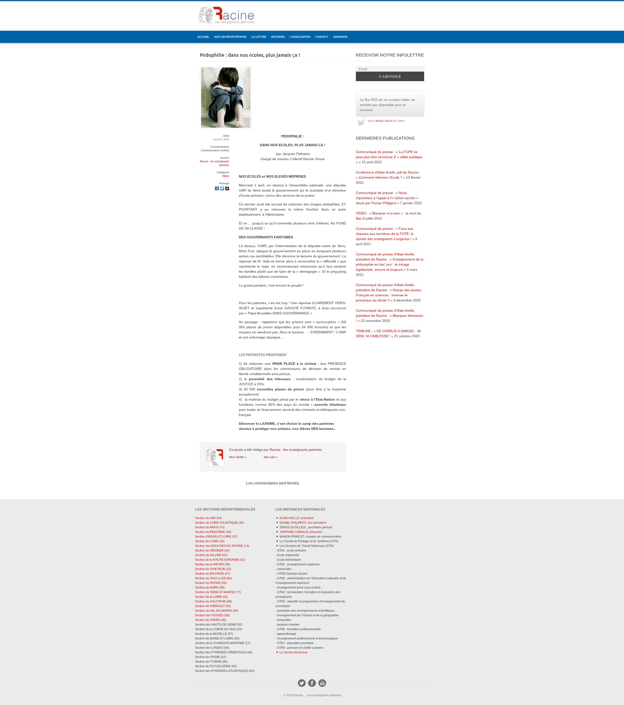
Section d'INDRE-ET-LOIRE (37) (216, 536)
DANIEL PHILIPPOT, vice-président (302, 522)
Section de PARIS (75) (209, 527)
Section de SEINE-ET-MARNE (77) (218, 592)
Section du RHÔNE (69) (211, 583)
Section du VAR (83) (208, 518)
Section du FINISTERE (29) (213, 532)
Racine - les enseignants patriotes (296, 450)
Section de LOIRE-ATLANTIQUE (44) (219, 522)
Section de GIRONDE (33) (212, 550)
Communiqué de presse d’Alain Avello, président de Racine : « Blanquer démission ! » (389, 316)
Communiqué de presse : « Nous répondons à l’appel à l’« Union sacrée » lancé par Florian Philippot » (387, 198)
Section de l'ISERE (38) (210, 620)
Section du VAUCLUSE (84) (213, 578)
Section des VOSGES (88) (212, 615)
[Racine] (226, 16)
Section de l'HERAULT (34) (213, 606)
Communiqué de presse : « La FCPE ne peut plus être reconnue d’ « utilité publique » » (389, 157)
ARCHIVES (278, 36)
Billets (225, 175)
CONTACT (321, 36)
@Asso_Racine (384, 120)
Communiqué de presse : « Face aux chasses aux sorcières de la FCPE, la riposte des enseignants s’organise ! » (385, 234)
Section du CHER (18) (209, 541)
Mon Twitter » (238, 457)
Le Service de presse (293, 652)
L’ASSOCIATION (300, 36)
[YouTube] (322, 683)
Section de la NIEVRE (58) (212, 564)
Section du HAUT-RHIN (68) (213, 601)
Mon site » (270, 457)
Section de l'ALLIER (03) (211, 555)
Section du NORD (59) (210, 587)
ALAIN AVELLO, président (296, 518)
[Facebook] (312, 683)
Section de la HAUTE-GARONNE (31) (220, 559)
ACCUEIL (203, 36)
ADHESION (340, 36)
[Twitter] (302, 683)
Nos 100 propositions (230, 36)
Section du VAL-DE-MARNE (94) (216, 610)
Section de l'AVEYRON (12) (213, 569)
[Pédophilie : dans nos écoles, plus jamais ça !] (217, 188)
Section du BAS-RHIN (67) (212, 573)
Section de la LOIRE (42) (211, 597)
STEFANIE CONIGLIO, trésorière (300, 532)
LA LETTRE (258, 36)
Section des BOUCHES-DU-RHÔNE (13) (222, 546)
